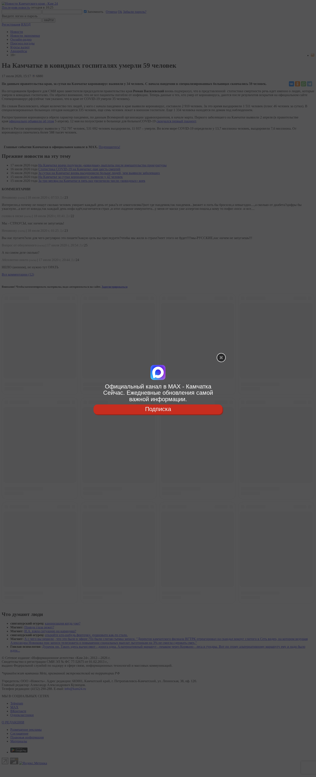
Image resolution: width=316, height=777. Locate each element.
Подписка (158, 409)
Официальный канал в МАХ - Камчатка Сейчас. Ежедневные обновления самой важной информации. (158, 392)
